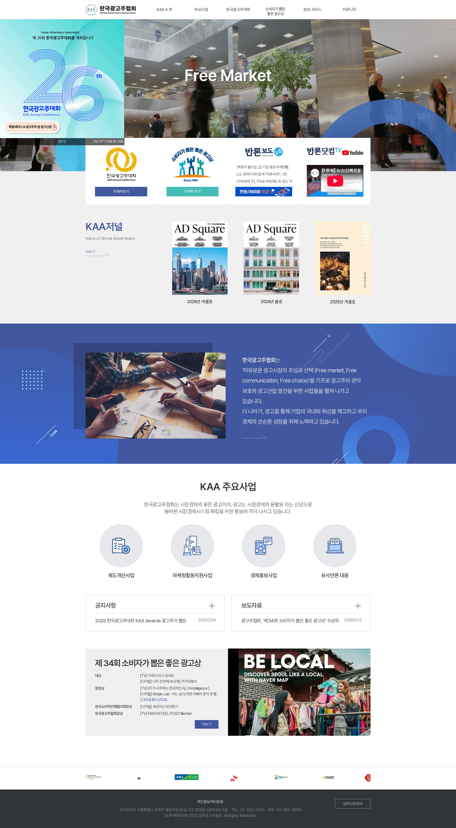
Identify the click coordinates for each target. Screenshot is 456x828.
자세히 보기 (192, 191)
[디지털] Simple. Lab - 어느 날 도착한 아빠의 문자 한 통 (178, 694)
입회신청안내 (352, 803)
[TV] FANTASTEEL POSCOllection (166, 713)
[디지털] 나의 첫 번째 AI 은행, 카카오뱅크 (168, 681)
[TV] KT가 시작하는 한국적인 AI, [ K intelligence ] (174, 688)
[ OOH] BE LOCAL (154, 699)
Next (367, 691)
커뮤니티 (349, 9)
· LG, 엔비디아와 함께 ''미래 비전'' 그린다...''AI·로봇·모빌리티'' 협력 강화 (261, 174)
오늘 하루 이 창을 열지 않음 (108, 141)
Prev (230, 691)
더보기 (90, 251)
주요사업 (201, 9)
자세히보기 (121, 191)
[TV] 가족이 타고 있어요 (157, 675)
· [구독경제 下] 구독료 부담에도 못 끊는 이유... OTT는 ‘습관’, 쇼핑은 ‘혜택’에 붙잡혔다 (263, 181)
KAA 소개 (164, 9)
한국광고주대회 (238, 9)
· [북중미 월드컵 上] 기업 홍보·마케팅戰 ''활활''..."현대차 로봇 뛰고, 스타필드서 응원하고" (263, 167)
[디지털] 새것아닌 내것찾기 (159, 706)
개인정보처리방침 (210, 801)
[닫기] (62, 141)
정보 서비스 (312, 9)
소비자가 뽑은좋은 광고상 (275, 11)
